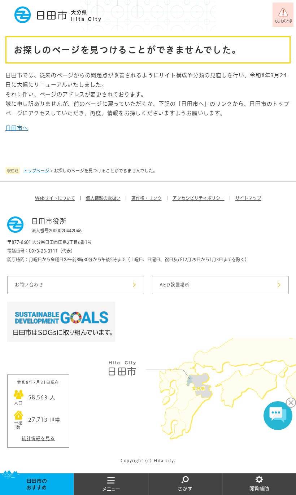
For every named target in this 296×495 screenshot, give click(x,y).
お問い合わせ (29, 284)
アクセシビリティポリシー (199, 198)
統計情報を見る (38, 438)
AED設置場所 (175, 284)
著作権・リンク (146, 198)
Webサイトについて (55, 198)
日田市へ (16, 128)
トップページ (36, 170)
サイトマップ (248, 198)
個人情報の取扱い (103, 198)
